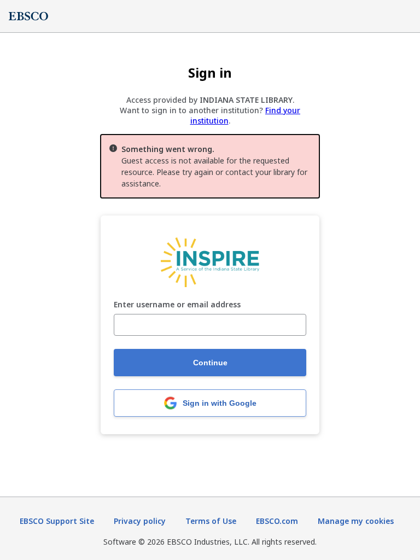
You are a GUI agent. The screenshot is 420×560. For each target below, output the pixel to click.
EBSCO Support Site (57, 521)
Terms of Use (210, 521)
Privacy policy (140, 521)
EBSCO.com (277, 521)
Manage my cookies (356, 521)
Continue (210, 362)
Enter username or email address (177, 305)
